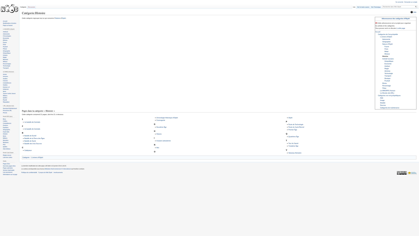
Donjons (5, 125)
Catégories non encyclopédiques (389, 95)
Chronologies (7, 36)
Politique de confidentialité (29, 172)
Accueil (377, 32)
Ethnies (5, 40)
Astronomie (386, 39)
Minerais (5, 59)
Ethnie (384, 83)
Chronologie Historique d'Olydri (167, 118)
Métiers (5, 95)
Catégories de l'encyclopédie (388, 34)
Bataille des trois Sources (33, 143)
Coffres (5, 121)
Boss (4, 119)
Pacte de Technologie (295, 124)
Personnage (386, 86)
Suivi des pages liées (9, 166)
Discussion (31, 7)
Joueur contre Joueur (9, 93)
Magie (387, 68)
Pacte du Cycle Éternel (296, 127)
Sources (383, 105)
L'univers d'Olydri (386, 37)
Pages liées (6, 164)
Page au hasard (7, 25)
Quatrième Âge (293, 136)
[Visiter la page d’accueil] (9, 8)
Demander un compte (410, 2)
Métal (386, 51)
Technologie (389, 73)
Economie (388, 64)
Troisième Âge (293, 146)
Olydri (64, 18)
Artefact (387, 66)
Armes (5, 74)
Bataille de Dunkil (30, 136)
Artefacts (5, 32)
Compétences (7, 83)
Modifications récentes (9, 23)
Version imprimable (8, 170)
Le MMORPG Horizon (387, 90)
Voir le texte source (363, 7)
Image (382, 100)
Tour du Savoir (293, 143)
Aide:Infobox (6, 149)
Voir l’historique (376, 7)
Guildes (5, 85)
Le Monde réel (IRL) (387, 93)
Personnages (7, 64)
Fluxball (387, 81)
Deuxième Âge (161, 127)
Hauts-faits (6, 132)
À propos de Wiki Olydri (45, 172)
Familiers (5, 127)
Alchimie (387, 71)
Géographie (386, 42)
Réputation (6, 102)
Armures (5, 76)
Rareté (5, 100)
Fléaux (5, 49)
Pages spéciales (8, 168)
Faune (387, 46)
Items (4, 91)
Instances (6, 89)
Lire (354, 7)
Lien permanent (7, 172)
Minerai (387, 54)
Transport (388, 76)
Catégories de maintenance (389, 108)
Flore (386, 49)
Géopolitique (389, 61)
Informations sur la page (10, 174)
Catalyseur (28, 150)
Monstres (5, 140)
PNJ (4, 144)
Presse (5, 113)
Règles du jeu (7, 155)
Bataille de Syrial (30, 141)
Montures (6, 142)
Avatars (5, 78)
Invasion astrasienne (163, 141)
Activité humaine (388, 59)
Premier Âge (292, 130)
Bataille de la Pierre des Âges (34, 138)
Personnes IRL (7, 110)
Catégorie (26, 157)
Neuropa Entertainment (10, 108)
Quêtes (5, 98)
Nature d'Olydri (387, 44)
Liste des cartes (7, 157)
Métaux (5, 61)
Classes (5, 81)
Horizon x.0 (6, 87)
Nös (157, 147)
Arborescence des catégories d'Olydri (396, 18)
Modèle (382, 103)
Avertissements (58, 172)
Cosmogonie (160, 120)
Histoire (57, 18)
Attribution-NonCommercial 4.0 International (58, 169)
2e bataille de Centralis (32, 129)
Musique (387, 78)
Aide (414, 12)
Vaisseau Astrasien (294, 153)
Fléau (384, 88)
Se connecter (399, 2)
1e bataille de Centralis (32, 122)
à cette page (401, 28)
